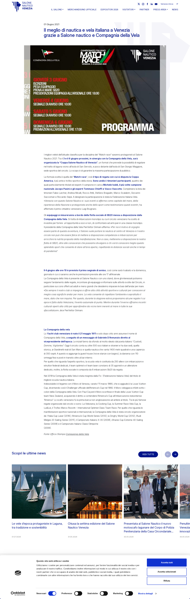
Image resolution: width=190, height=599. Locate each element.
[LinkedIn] (151, 4)
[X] (139, 4)
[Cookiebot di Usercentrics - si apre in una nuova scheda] (18, 593)
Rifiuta (167, 581)
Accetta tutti (167, 562)
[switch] (78, 593)
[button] (175, 454)
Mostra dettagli (145, 593)
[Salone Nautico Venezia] (22, 7)
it (177, 4)
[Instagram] (143, 4)
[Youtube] (156, 4)
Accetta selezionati (167, 571)
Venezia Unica (167, 4)
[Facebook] (147, 4)
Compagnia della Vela (77, 434)
